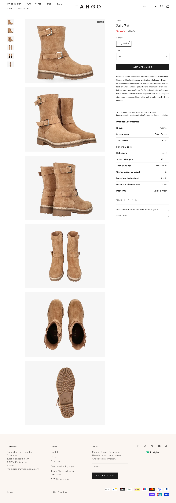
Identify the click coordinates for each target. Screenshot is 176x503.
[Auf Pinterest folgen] (152, 446)
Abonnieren (105, 475)
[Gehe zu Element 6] (10, 64)
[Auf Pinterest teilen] (132, 200)
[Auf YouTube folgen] (159, 446)
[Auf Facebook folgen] (137, 446)
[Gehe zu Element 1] (10, 22)
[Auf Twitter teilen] (128, 200)
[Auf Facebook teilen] (125, 200)
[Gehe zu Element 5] (10, 56)
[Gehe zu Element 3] (10, 39)
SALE (49, 4)
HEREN (10, 8)
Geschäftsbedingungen (63, 466)
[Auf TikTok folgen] (166, 446)
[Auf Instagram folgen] (145, 446)
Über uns (56, 461)
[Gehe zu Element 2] (10, 30)
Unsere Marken (24, 8)
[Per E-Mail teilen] (136, 200)
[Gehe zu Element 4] (10, 47)
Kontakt (55, 452)
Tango (119, 20)
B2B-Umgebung (60, 479)
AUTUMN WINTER (34, 4)
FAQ (53, 456)
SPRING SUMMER (14, 4)
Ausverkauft (142, 67)
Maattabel (121, 215)
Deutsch (144, 6)
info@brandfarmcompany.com (23, 469)
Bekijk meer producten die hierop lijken (137, 209)
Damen (60, 4)
